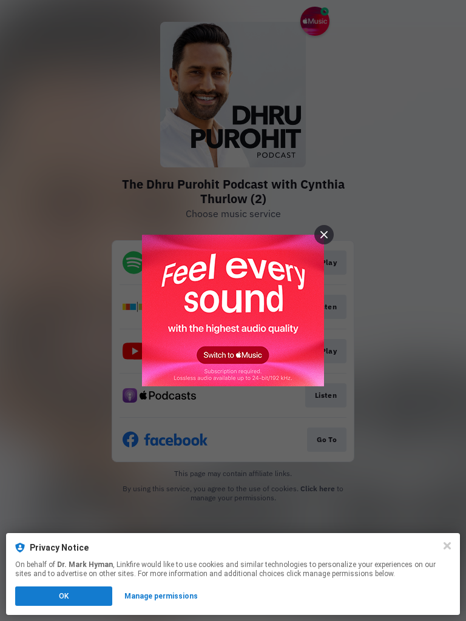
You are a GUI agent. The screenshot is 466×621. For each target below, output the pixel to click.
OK (64, 596)
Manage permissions (161, 596)
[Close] (447, 546)
